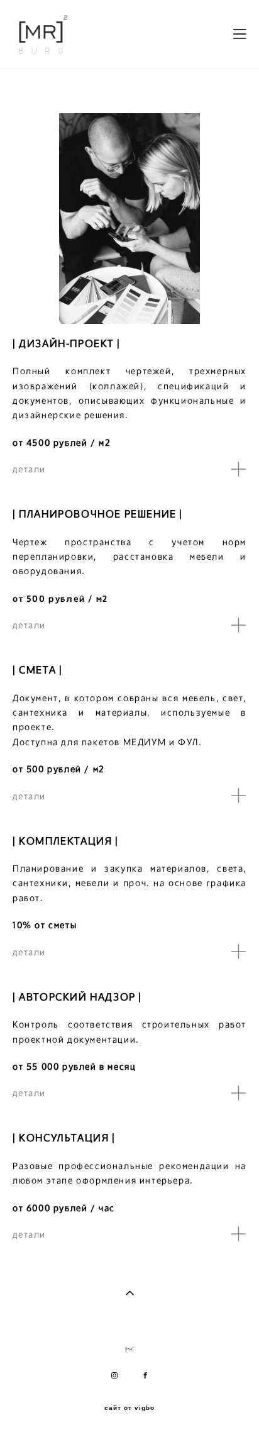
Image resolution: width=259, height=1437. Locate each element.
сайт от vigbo (129, 1408)
